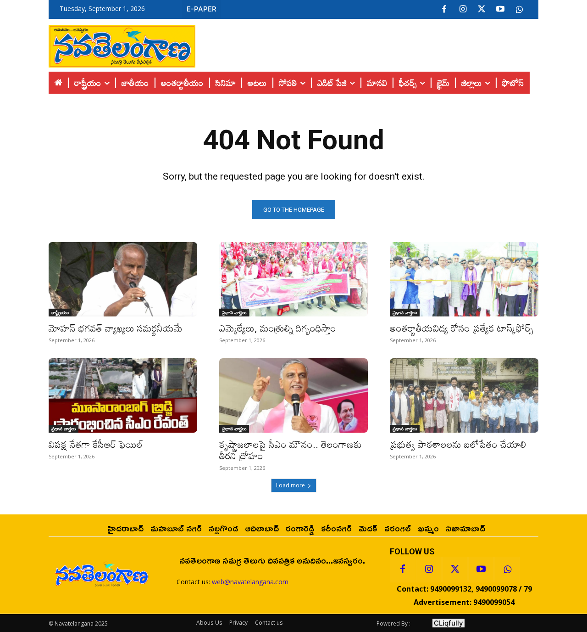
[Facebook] (444, 9)
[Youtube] (500, 9)
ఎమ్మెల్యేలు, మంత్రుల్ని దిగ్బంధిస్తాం (277, 328)
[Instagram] (462, 9)
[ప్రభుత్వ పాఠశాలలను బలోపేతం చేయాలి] (464, 395)
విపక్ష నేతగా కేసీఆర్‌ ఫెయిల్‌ (96, 444)
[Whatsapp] (507, 569)
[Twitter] (481, 9)
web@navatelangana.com (250, 581)
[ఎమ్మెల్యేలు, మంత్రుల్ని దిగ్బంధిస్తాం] (293, 279)
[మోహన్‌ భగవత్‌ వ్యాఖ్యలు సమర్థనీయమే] (123, 279)
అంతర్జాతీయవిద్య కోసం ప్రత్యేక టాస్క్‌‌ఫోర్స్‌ (461, 328)
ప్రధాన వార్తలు (234, 312)
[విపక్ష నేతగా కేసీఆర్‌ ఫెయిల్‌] (123, 395)
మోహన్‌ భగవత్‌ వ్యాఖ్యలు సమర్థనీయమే (116, 328)
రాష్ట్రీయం (60, 312)
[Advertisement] (367, 44)
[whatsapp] (519, 9)
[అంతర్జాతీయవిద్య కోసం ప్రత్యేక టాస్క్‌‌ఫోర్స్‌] (464, 279)
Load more (290, 485)
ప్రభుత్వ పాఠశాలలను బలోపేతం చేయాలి (458, 444)
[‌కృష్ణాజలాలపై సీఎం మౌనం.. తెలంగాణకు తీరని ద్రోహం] (293, 395)
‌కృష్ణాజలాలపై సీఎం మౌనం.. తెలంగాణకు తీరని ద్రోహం (290, 449)
